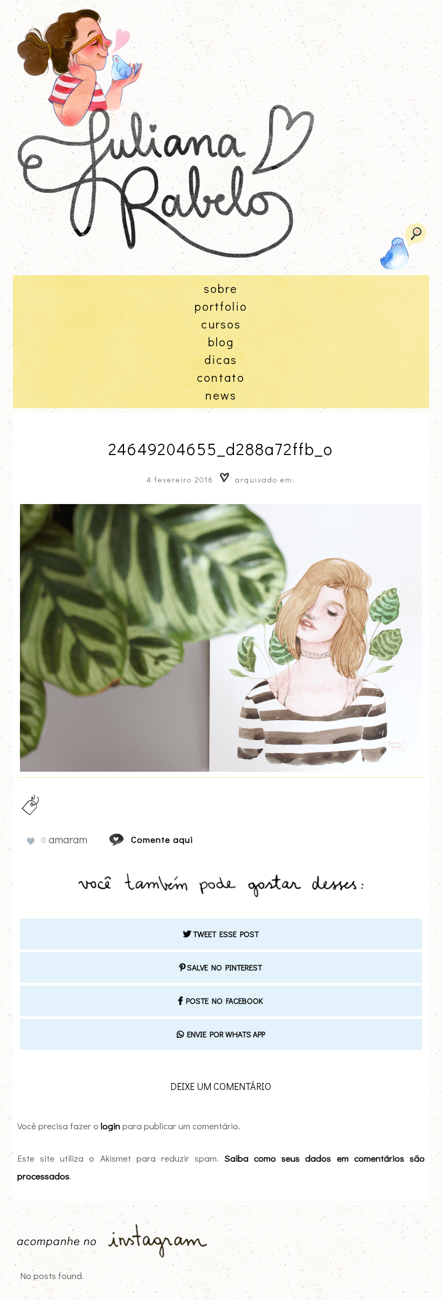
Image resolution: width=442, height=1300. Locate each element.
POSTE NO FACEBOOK (223, 1000)
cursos (221, 324)
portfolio (221, 306)
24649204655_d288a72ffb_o (220, 448)
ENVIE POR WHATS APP (224, 1034)
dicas (220, 359)
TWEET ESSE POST (225, 933)
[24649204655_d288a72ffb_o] (127, 839)
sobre (221, 288)
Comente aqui (162, 839)
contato (221, 377)
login (110, 1126)
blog (221, 342)
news (221, 395)
